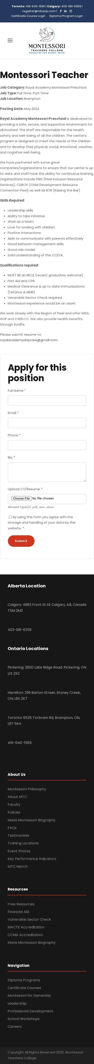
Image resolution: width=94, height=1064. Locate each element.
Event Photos (19, 851)
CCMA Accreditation (25, 934)
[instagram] (69, 11)
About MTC (17, 796)
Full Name (17, 390)
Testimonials (18, 835)
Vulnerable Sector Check (29, 919)
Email (13, 412)
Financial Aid (18, 911)
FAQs (12, 827)
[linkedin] (64, 11)
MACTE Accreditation (26, 927)
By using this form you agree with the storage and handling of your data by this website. (42, 522)
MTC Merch (18, 866)
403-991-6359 (71, 6)
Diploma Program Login (66, 16)
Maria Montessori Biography (32, 820)
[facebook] (59, 11)
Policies (14, 812)
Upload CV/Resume (25, 489)
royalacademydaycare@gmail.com (28, 340)
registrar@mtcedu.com (39, 11)
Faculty (14, 804)
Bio (11, 457)
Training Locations (23, 843)
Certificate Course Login (28, 16)
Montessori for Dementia (29, 995)
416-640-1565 (35, 6)
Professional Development (30, 1011)
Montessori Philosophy (27, 789)
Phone (14, 435)
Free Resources (21, 904)
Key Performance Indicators (32, 858)
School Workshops (24, 1018)
